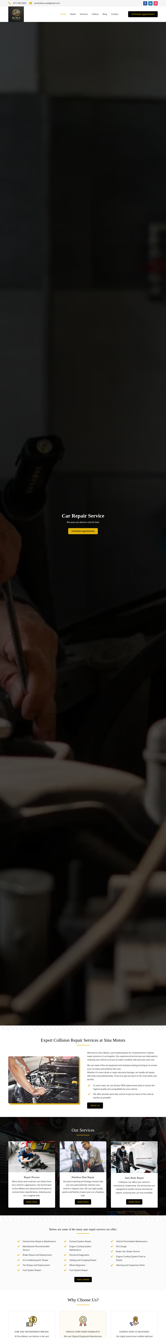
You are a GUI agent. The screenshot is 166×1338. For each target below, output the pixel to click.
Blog (105, 14)
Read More (31, 1202)
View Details (83, 1279)
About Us (95, 1105)
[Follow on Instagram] (156, 3)
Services (84, 14)
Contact (114, 14)
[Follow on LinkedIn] (150, 3)
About (73, 14)
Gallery (95, 14)
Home (63, 14)
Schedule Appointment (143, 14)
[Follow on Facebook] (145, 3)
